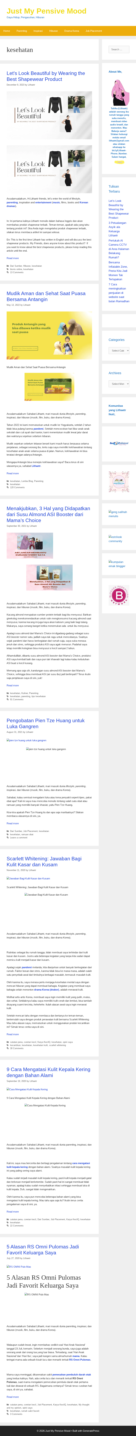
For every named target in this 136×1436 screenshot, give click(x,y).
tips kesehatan (39, 696)
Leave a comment (18, 837)
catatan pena (16, 1042)
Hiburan (53, 30)
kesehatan (37, 266)
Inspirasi (38, 30)
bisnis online (16, 269)
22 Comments (17, 1225)
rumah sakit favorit (30, 1411)
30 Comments (17, 1048)
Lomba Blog (27, 481)
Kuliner (24, 693)
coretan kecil (30, 1042)
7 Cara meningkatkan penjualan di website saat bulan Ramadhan (119, 293)
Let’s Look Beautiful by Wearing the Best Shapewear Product (119, 209)
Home (6, 30)
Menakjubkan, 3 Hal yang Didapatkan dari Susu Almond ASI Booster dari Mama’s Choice (48, 514)
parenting (25, 696)
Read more (13, 258)
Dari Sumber (16, 266)
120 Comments (17, 487)
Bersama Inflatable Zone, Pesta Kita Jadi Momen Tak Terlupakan (118, 271)
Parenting (22, 30)
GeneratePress (91, 1430)
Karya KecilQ (43, 1042)
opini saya (68, 1042)
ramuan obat (27, 834)
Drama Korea (71, 30)
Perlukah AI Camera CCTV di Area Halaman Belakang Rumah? (119, 249)
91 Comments (17, 699)
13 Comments (17, 272)
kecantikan (15, 1045)
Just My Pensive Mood (46, 11)
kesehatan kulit (40, 1045)
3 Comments (16, 1414)
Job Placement (94, 30)
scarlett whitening (57, 1045)
